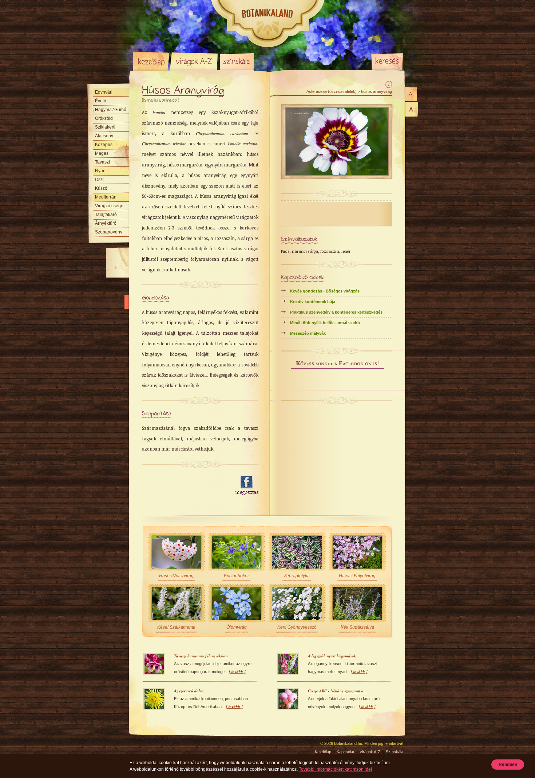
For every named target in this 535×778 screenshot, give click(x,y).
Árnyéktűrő (105, 223)
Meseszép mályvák (308, 333)
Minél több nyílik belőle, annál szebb (325, 323)
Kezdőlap (151, 61)
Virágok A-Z (194, 61)
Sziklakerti (105, 127)
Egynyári (103, 92)
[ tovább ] (237, 672)
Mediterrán (105, 197)
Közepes (103, 144)
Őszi (99, 179)
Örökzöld (104, 118)
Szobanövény (108, 232)
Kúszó (101, 188)
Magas (101, 153)
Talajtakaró (106, 214)
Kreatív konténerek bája (312, 301)
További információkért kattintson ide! (335, 769)
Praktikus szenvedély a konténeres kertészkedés (336, 312)
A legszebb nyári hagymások (332, 656)
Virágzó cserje (109, 205)
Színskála (237, 61)
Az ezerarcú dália (188, 691)
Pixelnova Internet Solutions (150, 746)
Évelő (100, 100)
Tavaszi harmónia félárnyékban (201, 656)
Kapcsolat (345, 752)
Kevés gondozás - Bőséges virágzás (325, 291)
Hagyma (110, 109)
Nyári (100, 170)
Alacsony (104, 135)
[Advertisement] (184, 485)
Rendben (508, 764)
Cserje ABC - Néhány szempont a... (337, 691)
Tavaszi (102, 162)
